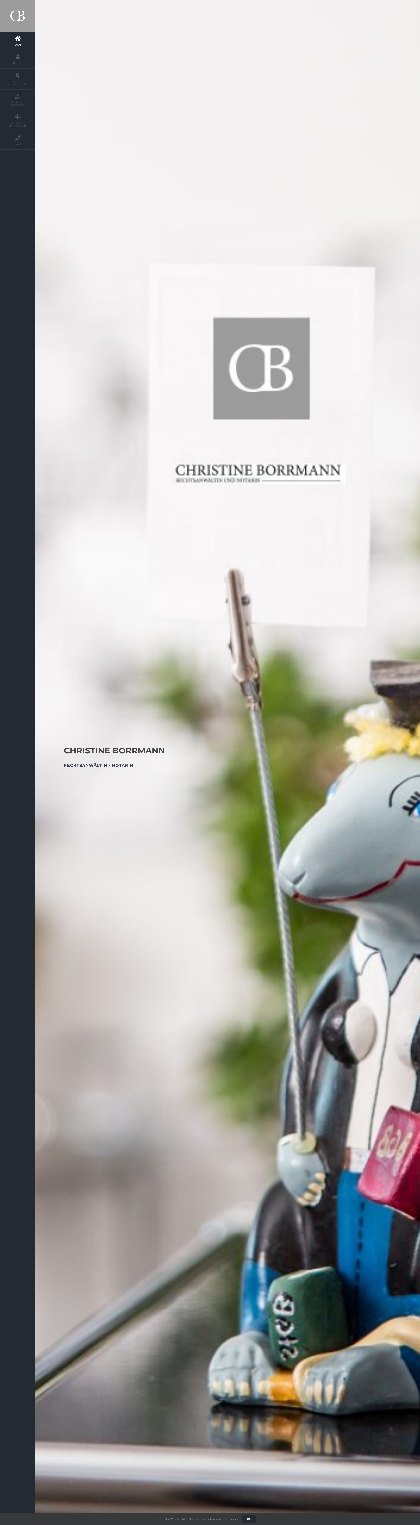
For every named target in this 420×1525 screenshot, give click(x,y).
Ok (249, 1519)
